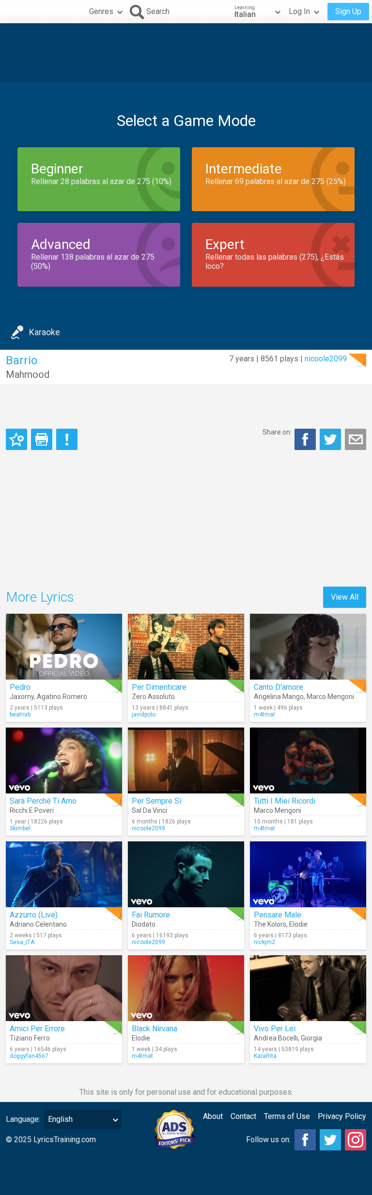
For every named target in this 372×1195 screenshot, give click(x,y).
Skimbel (20, 828)
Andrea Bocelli (276, 1038)
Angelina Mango (279, 696)
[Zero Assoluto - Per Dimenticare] (186, 647)
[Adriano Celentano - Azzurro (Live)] (64, 874)
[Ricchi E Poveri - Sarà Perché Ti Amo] (64, 760)
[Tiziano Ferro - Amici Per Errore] (64, 988)
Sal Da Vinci (149, 810)
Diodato (143, 924)
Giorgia (311, 1038)
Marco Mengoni (330, 696)
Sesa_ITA (22, 942)
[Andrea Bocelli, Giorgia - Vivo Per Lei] (308, 988)
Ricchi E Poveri (32, 810)
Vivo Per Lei (274, 1028)
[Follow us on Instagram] (355, 1139)
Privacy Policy (342, 1116)
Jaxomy (22, 696)
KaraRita (265, 1056)
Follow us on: (268, 1139)
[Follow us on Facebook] (305, 1139)
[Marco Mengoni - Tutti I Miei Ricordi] (308, 760)
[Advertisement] (186, 53)
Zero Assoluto (153, 696)
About (213, 1116)
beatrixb (20, 714)
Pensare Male (277, 914)
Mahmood (27, 374)
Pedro (20, 687)
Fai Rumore (151, 914)
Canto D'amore (278, 687)
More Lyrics (40, 597)
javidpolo (143, 714)
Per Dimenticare (159, 687)
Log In (299, 11)
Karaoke (44, 332)
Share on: (277, 432)
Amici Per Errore (37, 1028)
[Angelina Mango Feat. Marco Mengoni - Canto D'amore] (308, 647)
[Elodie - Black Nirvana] (186, 988)
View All (344, 597)
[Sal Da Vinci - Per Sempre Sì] (186, 760)
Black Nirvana (154, 1028)
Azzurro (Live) (34, 914)
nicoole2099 (326, 358)
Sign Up (348, 11)
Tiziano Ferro (30, 1038)
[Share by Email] (355, 439)
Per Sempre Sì (156, 801)
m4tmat (264, 714)
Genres (101, 11)
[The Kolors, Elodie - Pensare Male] (308, 874)
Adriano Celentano (38, 924)
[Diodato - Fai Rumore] (186, 874)
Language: (23, 1119)
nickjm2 (264, 942)
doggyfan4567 (29, 1056)
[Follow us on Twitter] (330, 1139)
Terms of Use (287, 1116)
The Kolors (270, 924)
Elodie (298, 924)
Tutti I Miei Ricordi (284, 801)
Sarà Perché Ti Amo (43, 801)
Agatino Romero (62, 696)
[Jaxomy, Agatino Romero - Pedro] (64, 647)
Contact (243, 1116)
